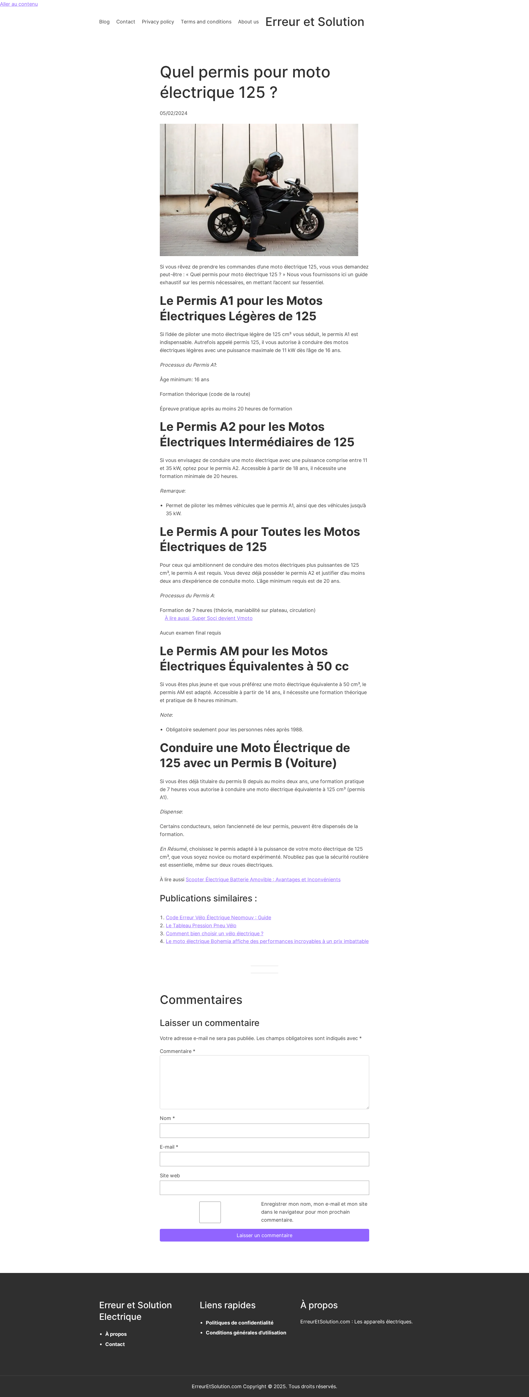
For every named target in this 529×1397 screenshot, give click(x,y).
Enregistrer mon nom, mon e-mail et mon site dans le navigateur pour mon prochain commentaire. (314, 1212)
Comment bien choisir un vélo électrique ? (214, 933)
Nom (167, 1118)
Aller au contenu (19, 4)
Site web (170, 1175)
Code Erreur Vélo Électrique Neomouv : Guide (218, 917)
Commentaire (177, 1051)
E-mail (169, 1147)
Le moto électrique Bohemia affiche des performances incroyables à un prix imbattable (267, 941)
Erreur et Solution (315, 22)
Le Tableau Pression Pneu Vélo (201, 925)
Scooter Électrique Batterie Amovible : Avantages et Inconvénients (263, 879)
